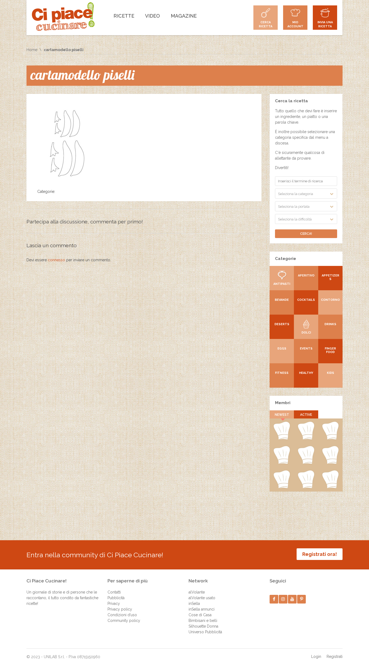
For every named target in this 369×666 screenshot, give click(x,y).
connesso (56, 260)
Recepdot (330, 463)
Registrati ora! (319, 554)
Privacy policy (120, 609)
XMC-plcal (282, 463)
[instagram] (283, 599)
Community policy (124, 620)
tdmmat (330, 487)
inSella (194, 603)
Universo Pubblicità (205, 632)
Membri (282, 402)
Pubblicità (116, 598)
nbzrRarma (306, 463)
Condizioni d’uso (122, 615)
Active (306, 415)
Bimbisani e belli (203, 620)
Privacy (114, 603)
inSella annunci (201, 609)
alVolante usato (202, 598)
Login (316, 656)
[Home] (63, 16)
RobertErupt (306, 438)
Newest (282, 415)
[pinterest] (301, 599)
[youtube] (292, 599)
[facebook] (274, 599)
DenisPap (281, 438)
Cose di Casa (200, 615)
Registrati (335, 656)
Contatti (114, 592)
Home (31, 50)
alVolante (197, 592)
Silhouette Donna (203, 626)
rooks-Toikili (330, 438)
